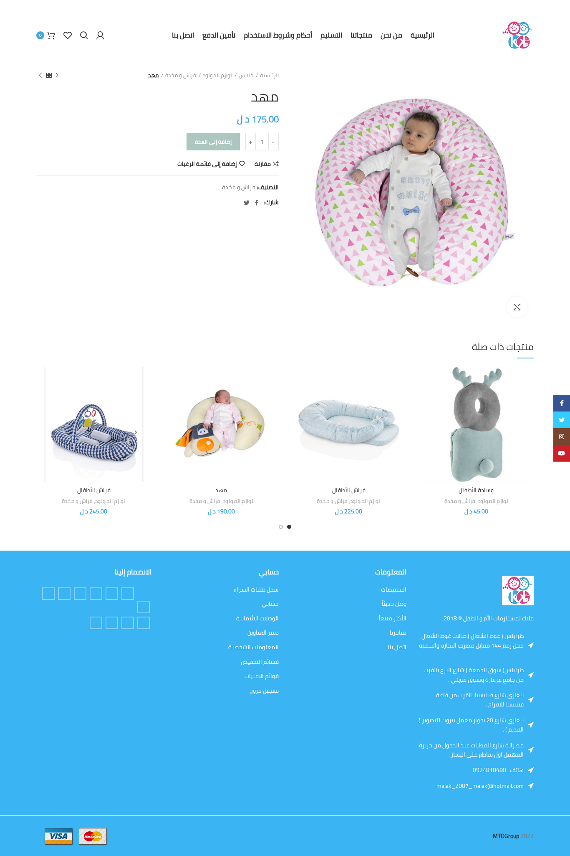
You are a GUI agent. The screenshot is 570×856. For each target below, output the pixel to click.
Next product (40, 75)
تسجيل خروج (264, 691)
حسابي (270, 604)
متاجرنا (398, 633)
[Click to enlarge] (517, 307)
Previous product (57, 75)
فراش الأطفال (349, 490)
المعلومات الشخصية (253, 647)
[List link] (503, 770)
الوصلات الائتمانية (257, 619)
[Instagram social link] (64, 593)
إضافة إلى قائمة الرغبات (207, 164)
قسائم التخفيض (260, 662)
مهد (221, 490)
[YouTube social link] (127, 623)
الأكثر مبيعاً (392, 619)
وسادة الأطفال (476, 490)
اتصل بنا (397, 647)
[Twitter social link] (246, 202)
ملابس (246, 75)
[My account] (100, 35)
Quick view (425, 399)
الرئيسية (269, 75)
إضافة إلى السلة (213, 142)
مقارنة (263, 164)
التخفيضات (393, 590)
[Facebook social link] (256, 202)
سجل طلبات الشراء (256, 590)
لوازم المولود (217, 75)
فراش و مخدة (180, 75)
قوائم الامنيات (262, 676)
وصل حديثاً (394, 604)
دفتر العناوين (263, 633)
